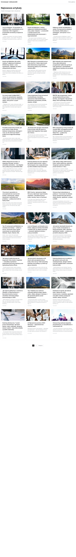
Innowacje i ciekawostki (9, 2)
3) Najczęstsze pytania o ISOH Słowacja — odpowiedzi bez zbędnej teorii (36, 324)
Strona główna (71, 2)
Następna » (41, 345)
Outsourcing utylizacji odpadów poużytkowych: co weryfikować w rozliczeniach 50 (62, 324)
